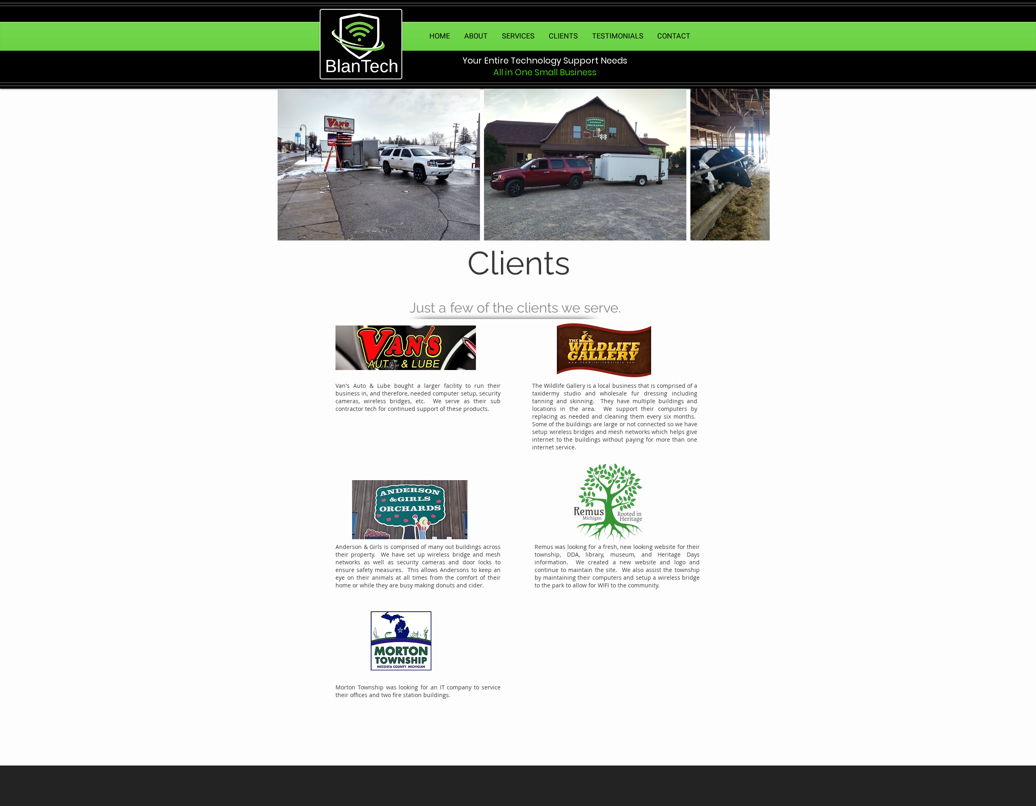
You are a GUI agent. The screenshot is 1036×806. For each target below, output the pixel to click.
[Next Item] (755, 164)
